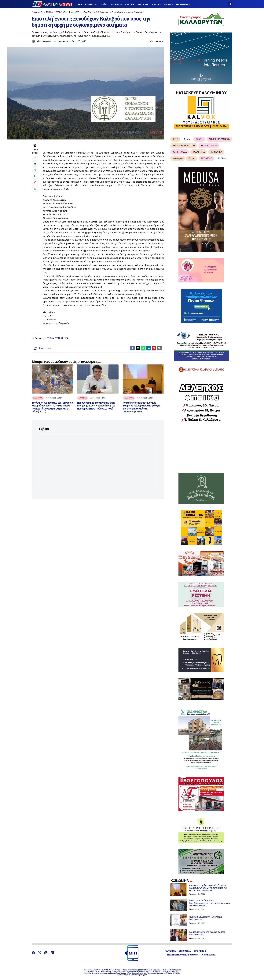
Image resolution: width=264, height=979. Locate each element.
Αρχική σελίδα (37, 12)
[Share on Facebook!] (35, 157)
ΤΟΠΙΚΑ (49, 12)
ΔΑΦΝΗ (199, 139)
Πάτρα (191, 158)
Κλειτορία (178, 158)
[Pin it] (35, 182)
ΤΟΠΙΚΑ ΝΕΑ (61, 12)
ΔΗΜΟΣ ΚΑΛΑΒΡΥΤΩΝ (184, 145)
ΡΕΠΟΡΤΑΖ (206, 158)
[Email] (35, 188)
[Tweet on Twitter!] (35, 163)
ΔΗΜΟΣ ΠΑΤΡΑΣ (208, 145)
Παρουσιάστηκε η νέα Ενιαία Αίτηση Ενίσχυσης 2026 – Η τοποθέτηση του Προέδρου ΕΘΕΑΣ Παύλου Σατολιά (96, 405)
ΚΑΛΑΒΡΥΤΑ (38, 398)
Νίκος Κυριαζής (44, 41)
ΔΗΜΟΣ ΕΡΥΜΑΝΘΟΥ (219, 139)
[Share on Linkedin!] (35, 176)
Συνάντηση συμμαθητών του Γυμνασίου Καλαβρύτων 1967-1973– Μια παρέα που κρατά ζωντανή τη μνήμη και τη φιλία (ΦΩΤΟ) (52, 407)
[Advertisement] (201, 447)
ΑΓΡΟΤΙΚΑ (83, 398)
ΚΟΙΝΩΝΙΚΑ (216, 152)
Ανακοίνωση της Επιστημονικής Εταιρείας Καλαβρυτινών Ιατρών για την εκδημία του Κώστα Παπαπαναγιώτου (141, 407)
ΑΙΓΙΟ (175, 139)
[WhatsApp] (35, 170)
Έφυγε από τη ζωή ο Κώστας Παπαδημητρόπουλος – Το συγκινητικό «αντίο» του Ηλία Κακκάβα (210, 903)
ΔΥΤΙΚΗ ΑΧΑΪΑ (180, 152)
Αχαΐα (187, 139)
